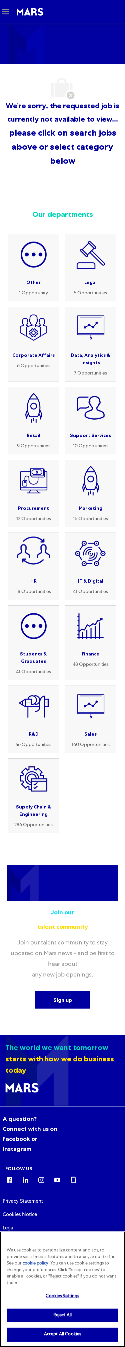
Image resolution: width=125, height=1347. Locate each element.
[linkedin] (25, 1179)
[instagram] (41, 1179)
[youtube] (57, 1179)
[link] (23, 1201)
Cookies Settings (62, 1296)
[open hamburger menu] (5, 11)
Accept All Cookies (62, 1334)
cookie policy (35, 1263)
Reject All (62, 1315)
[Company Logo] (30, 12)
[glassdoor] (73, 1179)
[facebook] (9, 1179)
